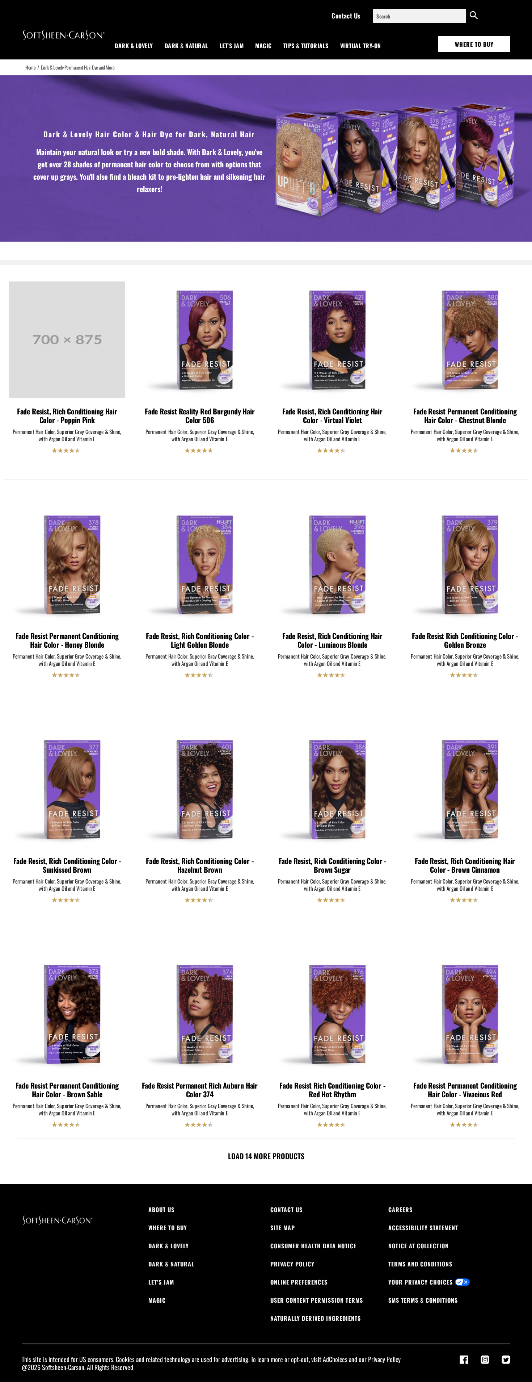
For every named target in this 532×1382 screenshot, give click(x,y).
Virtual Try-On (360, 45)
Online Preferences (299, 1282)
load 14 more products (266, 1156)
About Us (161, 1209)
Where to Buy (474, 44)
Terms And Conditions (420, 1264)
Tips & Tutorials (306, 45)
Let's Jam (232, 45)
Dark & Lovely (134, 45)
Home (30, 67)
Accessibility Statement (423, 1227)
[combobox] (419, 16)
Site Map (282, 1227)
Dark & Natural (186, 45)
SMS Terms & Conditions (423, 1300)
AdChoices (335, 1359)
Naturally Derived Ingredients (315, 1318)
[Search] (473, 16)
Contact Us (346, 15)
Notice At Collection (418, 1245)
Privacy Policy (292, 1264)
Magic (263, 45)
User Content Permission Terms (316, 1300)
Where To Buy (167, 1227)
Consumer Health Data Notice (313, 1245)
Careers (400, 1209)
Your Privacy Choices (420, 1282)
